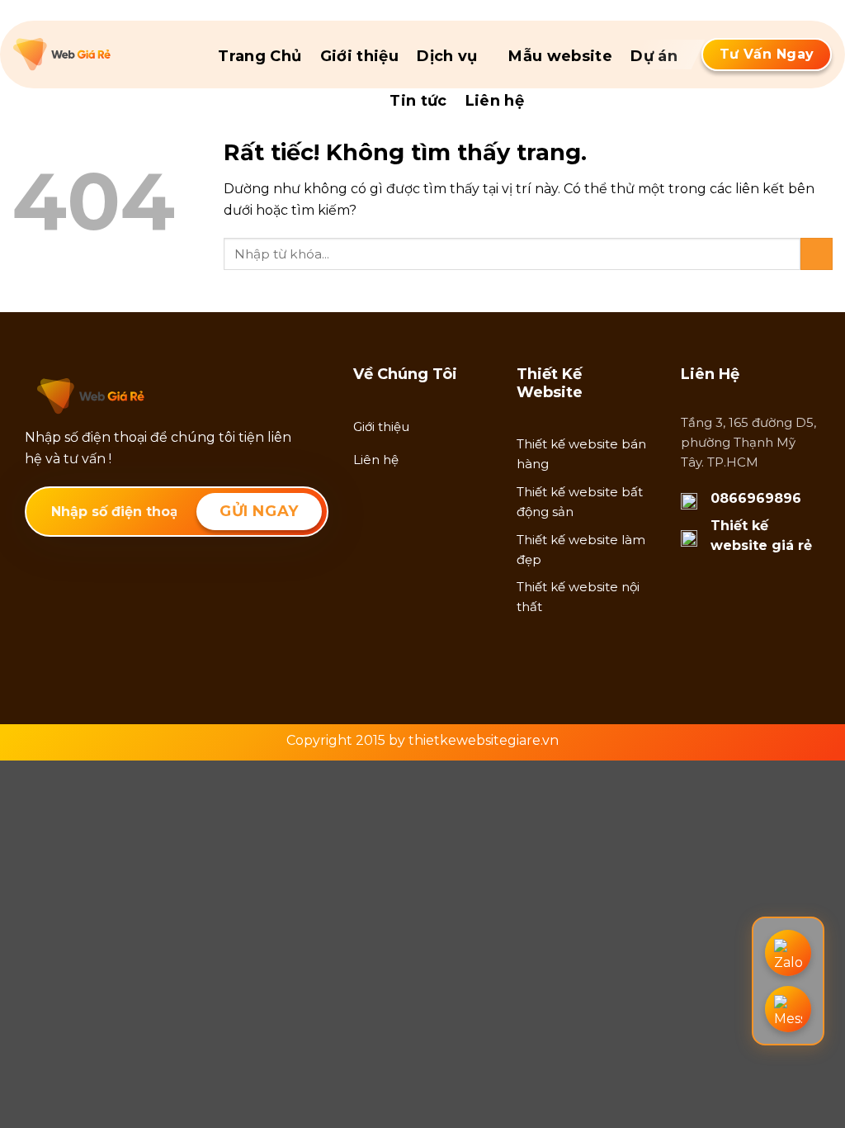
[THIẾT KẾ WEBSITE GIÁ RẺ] (95, 54)
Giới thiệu (359, 56)
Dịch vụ (447, 56)
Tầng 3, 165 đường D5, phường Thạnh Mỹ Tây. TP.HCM (748, 442)
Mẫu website (560, 56)
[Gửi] (816, 254)
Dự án (653, 56)
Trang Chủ (259, 56)
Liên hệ (495, 101)
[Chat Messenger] (788, 1009)
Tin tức (418, 101)
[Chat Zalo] (788, 953)
